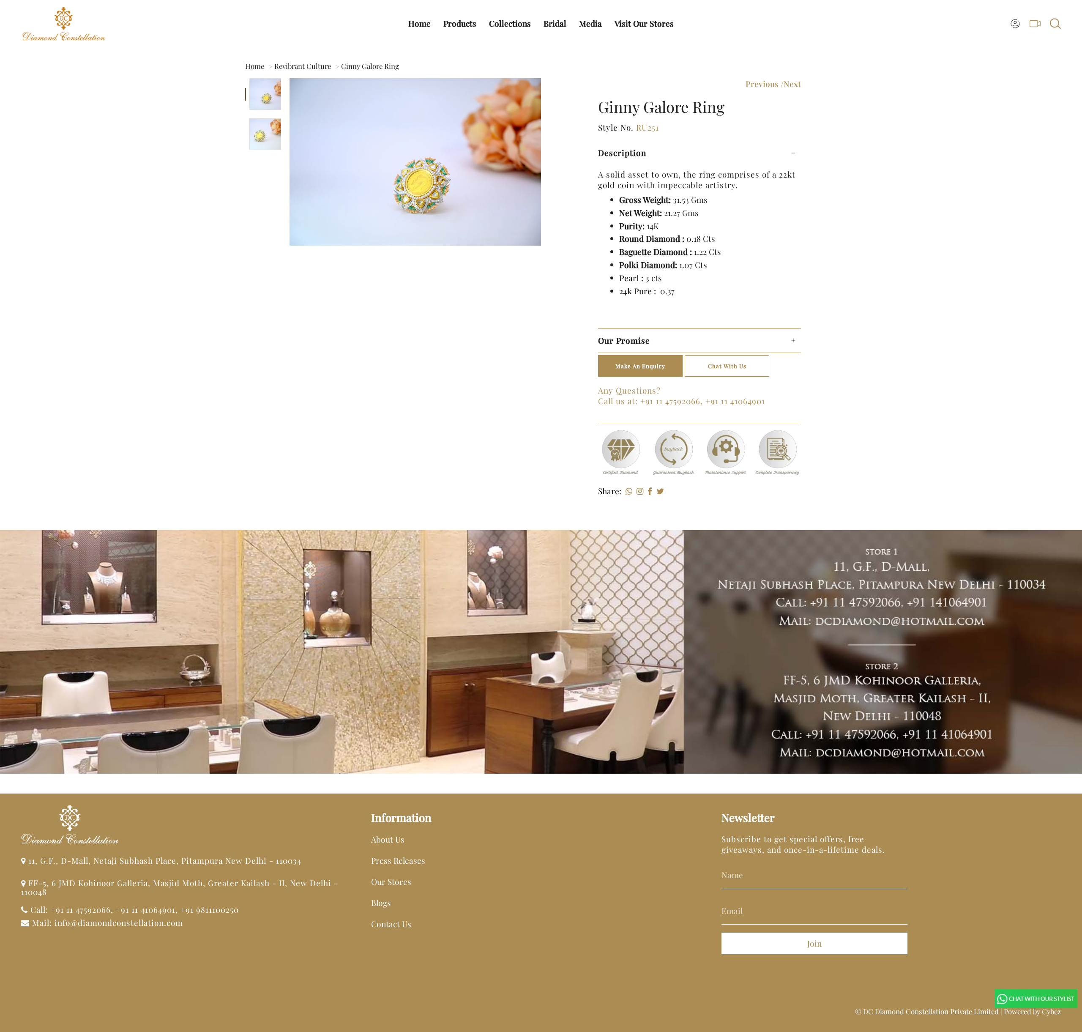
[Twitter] (658, 490)
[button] (460, 23)
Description (622, 152)
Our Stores (391, 881)
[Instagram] (637, 490)
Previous (762, 83)
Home (254, 66)
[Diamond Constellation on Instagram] (728, 945)
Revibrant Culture (302, 66)
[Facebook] (647, 490)
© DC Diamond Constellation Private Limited (927, 1011)
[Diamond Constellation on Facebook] (748, 945)
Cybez (1051, 1011)
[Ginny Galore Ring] (265, 94)
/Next (791, 83)
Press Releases (398, 860)
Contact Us (391, 923)
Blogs (381, 902)
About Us (387, 839)
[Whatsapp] (626, 490)
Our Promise (624, 340)
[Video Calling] (1035, 23)
